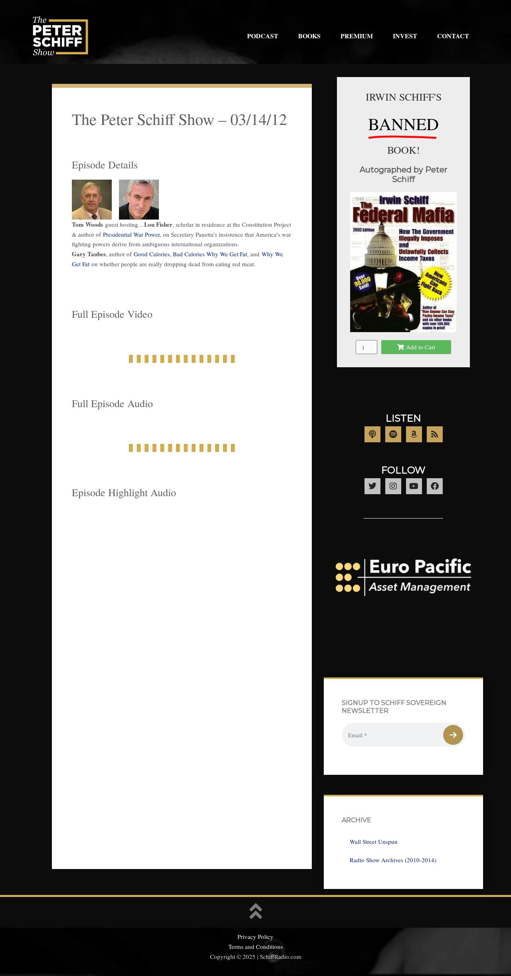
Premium (357, 35)
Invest (405, 35)
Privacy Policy (255, 936)
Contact (453, 35)
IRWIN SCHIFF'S (404, 96)
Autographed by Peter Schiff (404, 174)
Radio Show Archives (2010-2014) (393, 860)
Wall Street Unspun (374, 841)
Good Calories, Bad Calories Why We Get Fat (190, 254)
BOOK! (403, 149)
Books (309, 35)
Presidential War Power (131, 234)
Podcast (262, 35)
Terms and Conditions (255, 946)
